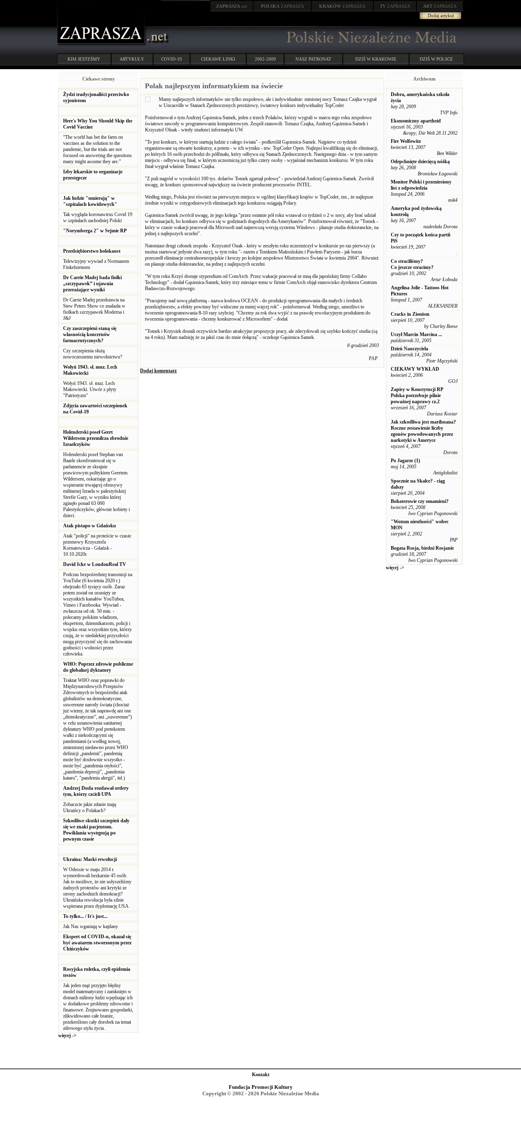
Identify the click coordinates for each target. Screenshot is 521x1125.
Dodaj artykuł (441, 15)
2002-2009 (265, 59)
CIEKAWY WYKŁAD (415, 369)
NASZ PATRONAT (313, 59)
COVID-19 (171, 59)
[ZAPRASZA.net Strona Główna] (102, 45)
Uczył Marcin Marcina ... (416, 334)
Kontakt (260, 1074)
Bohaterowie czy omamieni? (420, 501)
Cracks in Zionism (410, 314)
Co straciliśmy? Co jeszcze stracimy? (412, 264)
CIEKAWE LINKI (218, 59)
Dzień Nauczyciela (409, 349)
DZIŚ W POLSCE (436, 59)
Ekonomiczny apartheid (416, 121)
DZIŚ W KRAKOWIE (375, 59)
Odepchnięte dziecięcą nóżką (420, 161)
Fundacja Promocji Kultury (261, 1087)
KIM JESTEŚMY (84, 59)
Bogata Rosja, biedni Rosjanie (422, 548)
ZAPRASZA (282, 6)
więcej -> (67, 1035)
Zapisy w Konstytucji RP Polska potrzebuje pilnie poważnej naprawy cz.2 (417, 395)
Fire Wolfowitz (406, 141)
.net (231, 6)
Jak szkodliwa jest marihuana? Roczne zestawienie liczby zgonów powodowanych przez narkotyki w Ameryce (423, 431)
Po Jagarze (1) (405, 460)
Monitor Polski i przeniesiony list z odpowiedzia (421, 185)
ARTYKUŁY (132, 59)
